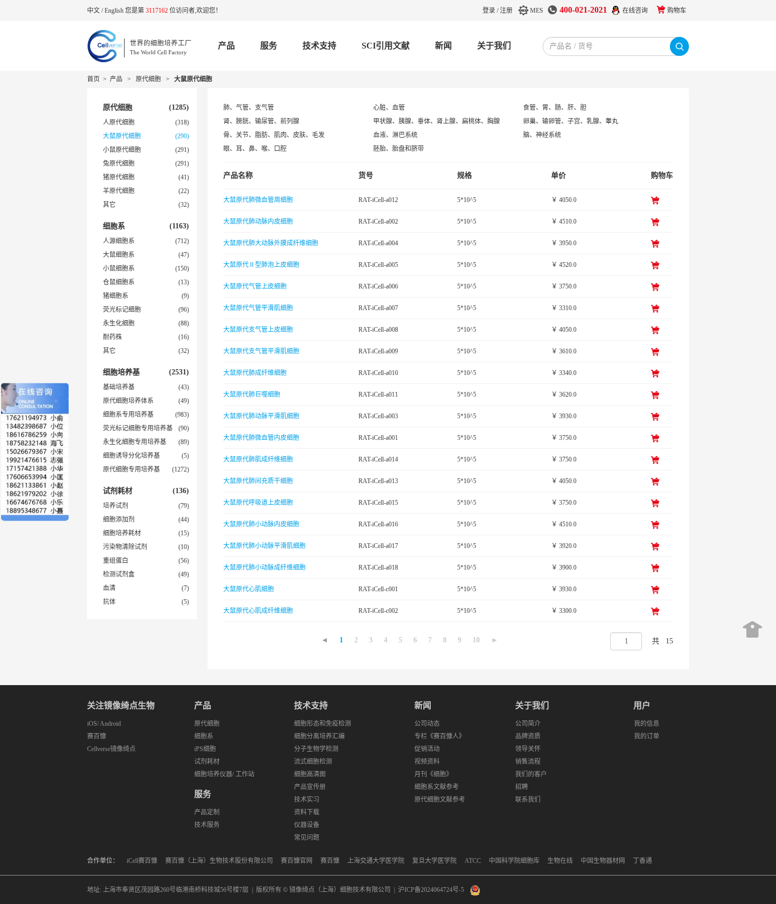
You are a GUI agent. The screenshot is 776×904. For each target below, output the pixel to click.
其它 (109, 204)
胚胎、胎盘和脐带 (398, 148)
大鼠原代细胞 (193, 79)
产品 (226, 45)
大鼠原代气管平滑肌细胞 (258, 308)
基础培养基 (119, 387)
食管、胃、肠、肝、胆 (554, 107)
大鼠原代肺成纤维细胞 (255, 373)
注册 (506, 10)
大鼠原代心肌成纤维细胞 (258, 610)
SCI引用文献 (386, 45)
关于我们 (494, 45)
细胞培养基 (121, 372)
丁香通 (642, 860)
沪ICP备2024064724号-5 (431, 889)
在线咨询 (635, 10)
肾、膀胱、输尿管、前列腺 (261, 121)
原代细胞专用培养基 (131, 469)
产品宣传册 (310, 787)
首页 (93, 79)
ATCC (473, 860)
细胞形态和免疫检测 (322, 723)
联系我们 (528, 799)
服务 (268, 45)
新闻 (443, 45)
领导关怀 (528, 749)
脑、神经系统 (542, 135)
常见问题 (306, 837)
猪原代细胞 (119, 177)
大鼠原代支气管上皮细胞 (258, 329)
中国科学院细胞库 (514, 860)
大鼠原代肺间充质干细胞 (258, 481)
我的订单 (646, 736)
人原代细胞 (119, 122)
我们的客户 (531, 774)
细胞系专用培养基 (128, 414)
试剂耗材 (118, 491)
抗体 (109, 601)
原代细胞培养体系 (128, 401)
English (115, 10)
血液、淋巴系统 (395, 135)
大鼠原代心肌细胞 (248, 589)
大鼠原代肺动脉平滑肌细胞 (261, 416)
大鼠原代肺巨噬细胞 (251, 394)
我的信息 (646, 723)
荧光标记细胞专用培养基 (138, 428)
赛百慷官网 (297, 860)
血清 (109, 588)
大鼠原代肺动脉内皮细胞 (258, 221)
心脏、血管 (389, 107)
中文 (94, 10)
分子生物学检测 (316, 749)
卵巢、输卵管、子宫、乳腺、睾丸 (570, 121)
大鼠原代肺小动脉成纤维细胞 (264, 567)
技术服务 (207, 825)
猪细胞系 (115, 296)
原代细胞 (148, 79)
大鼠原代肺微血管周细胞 (258, 200)
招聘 (521, 787)
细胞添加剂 (119, 519)
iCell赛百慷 (142, 860)
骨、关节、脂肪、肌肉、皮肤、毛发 (274, 135)
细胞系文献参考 (436, 787)
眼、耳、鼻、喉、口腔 (255, 148)
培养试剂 (115, 505)
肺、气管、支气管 (248, 107)
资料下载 (306, 812)
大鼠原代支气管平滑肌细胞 (261, 351)
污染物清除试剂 (125, 547)
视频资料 (427, 761)
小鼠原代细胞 (122, 149)
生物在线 (560, 860)
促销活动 (427, 749)
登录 (488, 10)
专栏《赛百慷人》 (439, 736)
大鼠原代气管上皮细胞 (255, 286)
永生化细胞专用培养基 (134, 442)
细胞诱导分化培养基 (131, 455)
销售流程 (528, 761)
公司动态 (427, 723)
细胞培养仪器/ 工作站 (224, 774)
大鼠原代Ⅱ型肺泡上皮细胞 (261, 264)
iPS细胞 (205, 749)
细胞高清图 (310, 774)
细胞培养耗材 (122, 533)
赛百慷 (96, 736)
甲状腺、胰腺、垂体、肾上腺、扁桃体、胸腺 (436, 121)
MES (536, 10)
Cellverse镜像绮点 (111, 749)
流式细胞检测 (313, 761)
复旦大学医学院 (434, 860)
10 (476, 640)
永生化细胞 (119, 323)
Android (110, 723)
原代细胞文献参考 (439, 799)
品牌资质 (528, 736)
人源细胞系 (119, 241)
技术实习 (306, 799)
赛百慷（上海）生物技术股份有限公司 (219, 860)
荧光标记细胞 (122, 309)
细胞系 (114, 226)
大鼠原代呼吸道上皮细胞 (258, 502)
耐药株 (112, 337)
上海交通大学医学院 (375, 860)
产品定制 (207, 812)
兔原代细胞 (119, 163)
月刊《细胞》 (433, 774)
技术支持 (319, 45)
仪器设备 (306, 825)
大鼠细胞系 (119, 254)
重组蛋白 (115, 560)
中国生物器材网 (603, 860)
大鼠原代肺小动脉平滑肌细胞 (264, 546)
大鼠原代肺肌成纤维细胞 (258, 459)
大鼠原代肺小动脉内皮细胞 (261, 524)
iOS (92, 723)
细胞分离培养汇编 (319, 736)
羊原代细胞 (119, 191)
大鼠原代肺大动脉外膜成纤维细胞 (270, 243)
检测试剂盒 (119, 574)
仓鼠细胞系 (119, 282)
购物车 (676, 10)
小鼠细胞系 (119, 268)
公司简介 (528, 723)
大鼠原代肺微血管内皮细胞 (261, 437)
